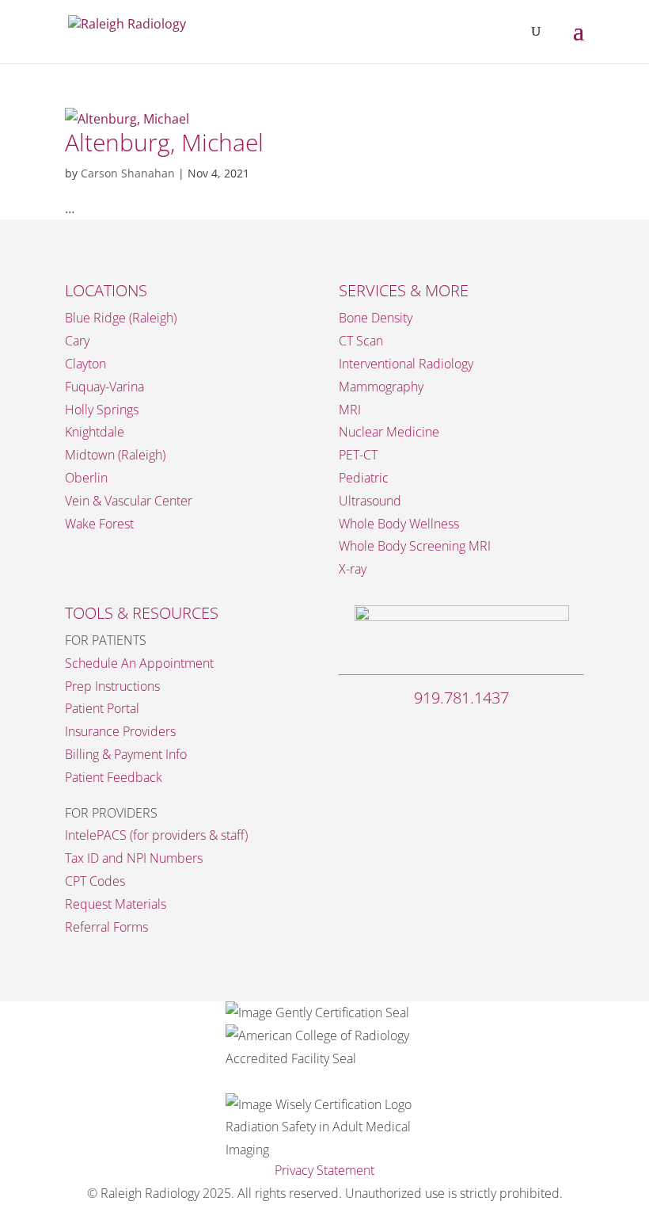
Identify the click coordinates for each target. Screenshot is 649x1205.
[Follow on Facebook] (429, 730)
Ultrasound (370, 500)
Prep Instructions (112, 686)
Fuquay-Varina (104, 386)
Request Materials (115, 904)
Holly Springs (102, 409)
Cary (77, 340)
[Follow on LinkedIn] (493, 730)
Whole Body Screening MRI (415, 546)
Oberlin (86, 477)
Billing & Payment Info (126, 754)
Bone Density (375, 317)
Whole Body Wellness (399, 523)
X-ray (352, 569)
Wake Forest (99, 523)
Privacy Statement (324, 1170)
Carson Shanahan (128, 173)
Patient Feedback (113, 777)
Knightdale (94, 431)
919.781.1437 (461, 697)
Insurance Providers (120, 731)
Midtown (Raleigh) (115, 454)
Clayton (85, 363)
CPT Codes (95, 881)
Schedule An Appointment (139, 663)
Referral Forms (106, 927)
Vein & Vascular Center (128, 500)
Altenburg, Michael (164, 142)
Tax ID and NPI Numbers (134, 858)
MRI (350, 409)
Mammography (381, 386)
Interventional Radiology (406, 363)
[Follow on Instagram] (461, 730)
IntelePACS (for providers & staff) (156, 835)
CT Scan (361, 340)
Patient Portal (102, 708)
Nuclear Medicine (389, 431)
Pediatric (364, 477)
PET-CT (358, 454)
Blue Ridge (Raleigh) (120, 317)
